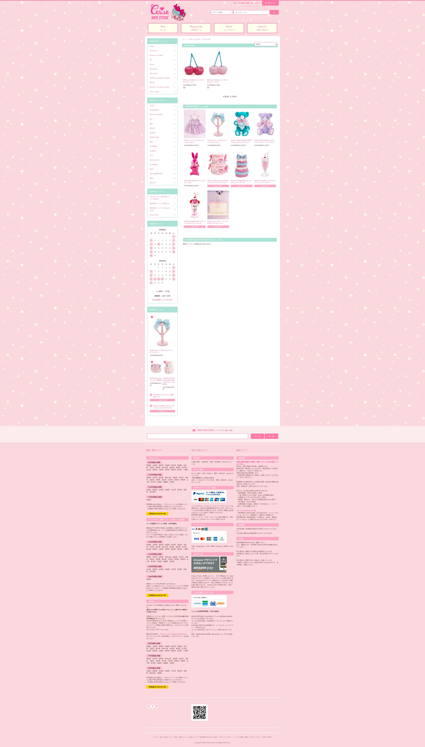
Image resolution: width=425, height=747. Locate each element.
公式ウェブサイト (255, 737)
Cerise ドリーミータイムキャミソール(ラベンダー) (194, 141)
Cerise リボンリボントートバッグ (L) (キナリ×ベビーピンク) (217, 222)
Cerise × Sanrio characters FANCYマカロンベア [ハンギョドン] (241, 141)
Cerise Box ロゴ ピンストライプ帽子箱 (156, 379)
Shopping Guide (196, 28)
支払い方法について (166, 737)
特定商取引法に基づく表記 (208, 737)
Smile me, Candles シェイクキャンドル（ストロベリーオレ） (265, 181)
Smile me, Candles (195, 39)
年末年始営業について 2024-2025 (162, 300)
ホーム (185, 39)
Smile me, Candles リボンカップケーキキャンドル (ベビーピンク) (164, 407)
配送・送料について (181, 737)
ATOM (269, 737)
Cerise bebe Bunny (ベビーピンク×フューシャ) (195, 181)
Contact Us (262, 28)
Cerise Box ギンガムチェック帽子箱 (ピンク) (163, 396)
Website (229, 28)
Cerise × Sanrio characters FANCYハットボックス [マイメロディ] (217, 181)
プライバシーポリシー (226, 737)
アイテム (271, 3)
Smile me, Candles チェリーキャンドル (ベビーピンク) (217, 81)
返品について (193, 737)
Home (163, 28)
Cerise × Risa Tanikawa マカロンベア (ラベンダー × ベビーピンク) (264, 141)
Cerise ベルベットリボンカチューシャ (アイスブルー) (217, 141)
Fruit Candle (207, 39)
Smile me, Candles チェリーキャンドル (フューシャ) (193, 81)
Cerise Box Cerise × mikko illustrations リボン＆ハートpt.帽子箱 (169, 381)
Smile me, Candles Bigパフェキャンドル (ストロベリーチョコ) (194, 222)
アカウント (256, 3)
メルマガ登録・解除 (242, 3)
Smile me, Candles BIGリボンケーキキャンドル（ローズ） (241, 181)
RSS (264, 737)
